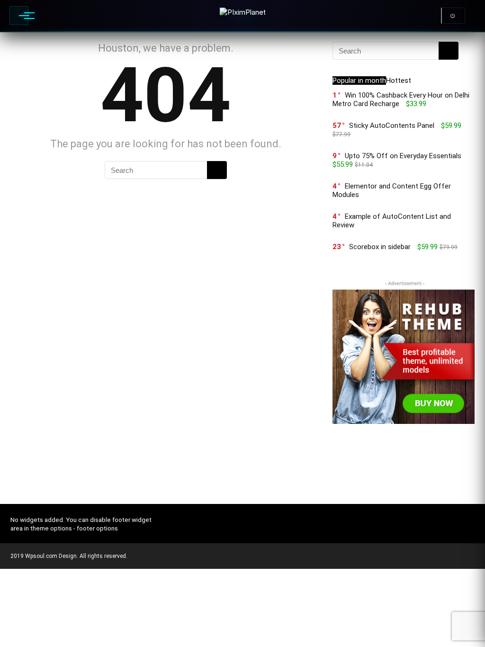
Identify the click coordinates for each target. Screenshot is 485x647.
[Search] (217, 170)
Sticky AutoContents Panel (391, 125)
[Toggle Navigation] (18, 15)
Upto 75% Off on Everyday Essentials (403, 156)
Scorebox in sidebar (380, 247)
